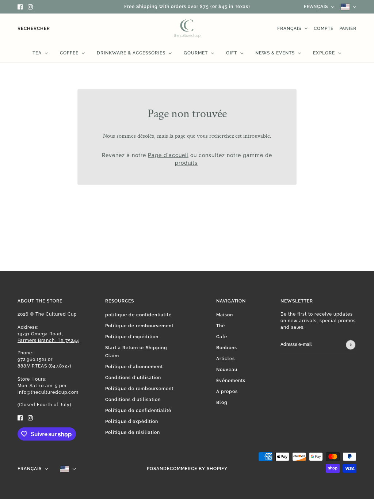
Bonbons (226, 347)
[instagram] (30, 7)
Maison (224, 314)
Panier (347, 28)
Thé (220, 325)
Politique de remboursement (139, 325)
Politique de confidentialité (138, 410)
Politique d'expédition (132, 336)
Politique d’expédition (131, 421)
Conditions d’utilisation (133, 399)
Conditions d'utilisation (133, 377)
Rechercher (34, 28)
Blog (222, 402)
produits (186, 163)
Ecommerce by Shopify (197, 468)
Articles (225, 358)
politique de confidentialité (138, 314)
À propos (227, 391)
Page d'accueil (168, 155)
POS (151, 468)
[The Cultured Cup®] (187, 28)
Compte (323, 28)
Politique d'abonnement (134, 366)
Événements (230, 380)
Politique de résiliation (132, 432)
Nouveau (226, 369)
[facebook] (20, 7)
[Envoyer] (350, 345)
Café (221, 336)
